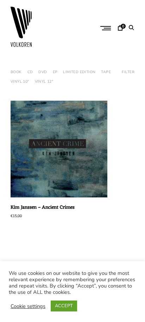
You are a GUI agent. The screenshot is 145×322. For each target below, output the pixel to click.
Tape (106, 72)
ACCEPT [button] (64, 306)
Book (16, 72)
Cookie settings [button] (28, 306)
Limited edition (79, 72)
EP (55, 72)
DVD (42, 72)
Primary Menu (106, 28)
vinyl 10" (20, 81)
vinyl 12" (44, 81)
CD (30, 72)
